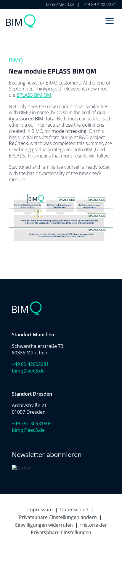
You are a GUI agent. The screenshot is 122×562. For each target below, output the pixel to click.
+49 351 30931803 (32, 423)
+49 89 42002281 (99, 4)
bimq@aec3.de (28, 370)
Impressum (40, 509)
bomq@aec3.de (60, 4)
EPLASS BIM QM (34, 95)
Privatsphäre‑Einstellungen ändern (58, 517)
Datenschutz (74, 509)
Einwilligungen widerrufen (44, 525)
